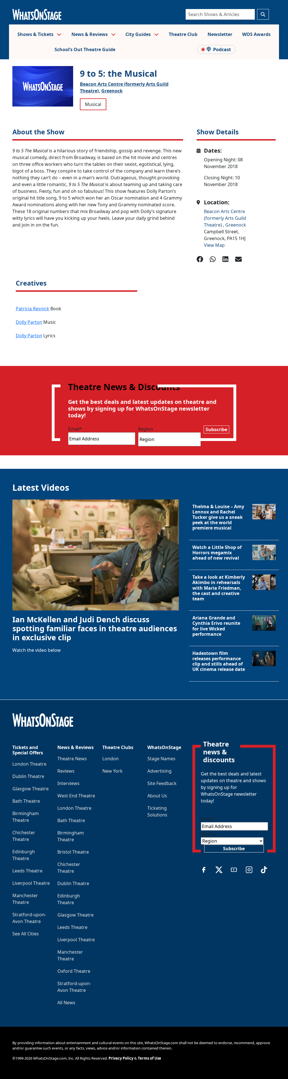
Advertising (159, 771)
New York (112, 771)
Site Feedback (162, 783)
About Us (157, 796)
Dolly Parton (29, 322)
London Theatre (29, 764)
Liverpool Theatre (31, 883)
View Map (214, 245)
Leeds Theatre (27, 871)
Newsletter (220, 34)
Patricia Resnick (32, 309)
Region (145, 429)
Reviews (66, 771)
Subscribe (216, 429)
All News (66, 1002)
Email (75, 429)
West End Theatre (76, 796)
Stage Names (161, 758)
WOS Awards (256, 34)
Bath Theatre (26, 801)
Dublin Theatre (28, 776)
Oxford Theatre (73, 971)
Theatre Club (183, 34)
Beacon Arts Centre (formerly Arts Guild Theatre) (225, 218)
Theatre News (72, 758)
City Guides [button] (138, 34)
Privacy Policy (121, 1058)
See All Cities (25, 934)
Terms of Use (149, 1058)
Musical (93, 104)
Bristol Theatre (73, 852)
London (110, 758)
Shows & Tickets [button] (36, 34)
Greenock (112, 91)
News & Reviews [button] (90, 34)
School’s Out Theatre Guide (85, 49)
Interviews (68, 783)
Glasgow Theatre (30, 789)
